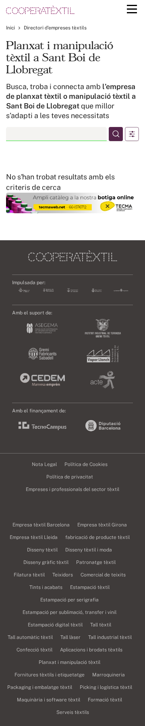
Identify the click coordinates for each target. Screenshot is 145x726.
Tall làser (70, 637)
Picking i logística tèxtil (106, 687)
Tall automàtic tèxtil (30, 637)
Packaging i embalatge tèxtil (39, 687)
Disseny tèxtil (42, 550)
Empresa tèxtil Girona (102, 525)
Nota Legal (44, 464)
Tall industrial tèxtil (110, 637)
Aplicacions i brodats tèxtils (91, 650)
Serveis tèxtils (72, 712)
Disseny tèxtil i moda (88, 550)
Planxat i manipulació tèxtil (69, 662)
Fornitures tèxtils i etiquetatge (49, 675)
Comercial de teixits (103, 575)
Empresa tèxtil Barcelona (41, 525)
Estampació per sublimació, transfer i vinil (69, 612)
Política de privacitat (69, 477)
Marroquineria (108, 675)
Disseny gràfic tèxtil (45, 562)
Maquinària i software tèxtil (48, 700)
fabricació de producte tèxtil (97, 537)
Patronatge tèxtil (96, 562)
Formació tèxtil (105, 700)
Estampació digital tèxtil (55, 625)
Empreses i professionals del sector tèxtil (72, 489)
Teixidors (62, 575)
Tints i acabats (45, 587)
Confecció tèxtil (34, 650)
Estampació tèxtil (90, 587)
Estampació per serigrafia (69, 600)
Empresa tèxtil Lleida (34, 537)
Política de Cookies (86, 464)
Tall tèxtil (100, 625)
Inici (10, 28)
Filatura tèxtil (29, 575)
